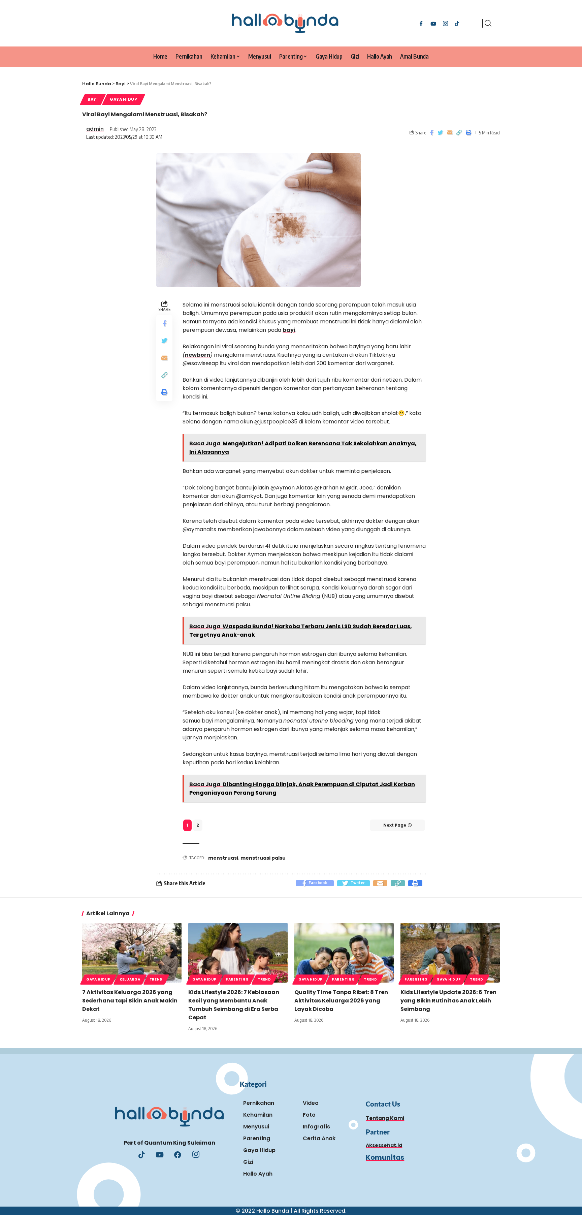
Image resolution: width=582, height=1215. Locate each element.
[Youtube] (159, 1155)
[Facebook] (421, 23)
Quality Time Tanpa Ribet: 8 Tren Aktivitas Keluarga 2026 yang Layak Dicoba (341, 1000)
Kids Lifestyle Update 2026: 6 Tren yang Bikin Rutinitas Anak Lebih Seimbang (448, 1000)
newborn (197, 355)
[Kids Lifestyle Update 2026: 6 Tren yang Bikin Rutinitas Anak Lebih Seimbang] (450, 953)
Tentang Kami (385, 1118)
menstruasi (223, 858)
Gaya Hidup (123, 99)
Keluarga (130, 979)
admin (95, 128)
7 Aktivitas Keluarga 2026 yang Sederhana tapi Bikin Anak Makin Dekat (129, 1000)
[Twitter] (433, 23)
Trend (156, 979)
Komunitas (385, 1157)
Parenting (237, 979)
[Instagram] (445, 23)
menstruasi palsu (263, 858)
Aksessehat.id (384, 1145)
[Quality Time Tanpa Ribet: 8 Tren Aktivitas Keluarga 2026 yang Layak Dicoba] (344, 953)
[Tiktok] (457, 23)
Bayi (93, 99)
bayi (289, 330)
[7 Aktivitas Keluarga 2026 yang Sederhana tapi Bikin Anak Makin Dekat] (132, 953)
